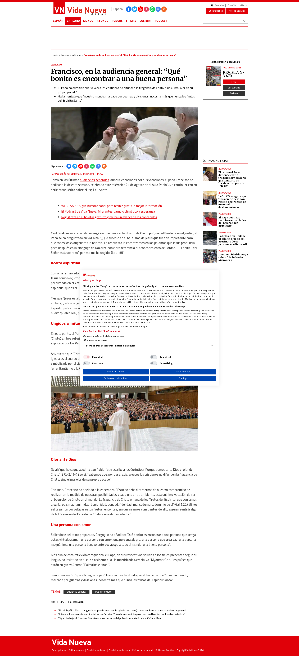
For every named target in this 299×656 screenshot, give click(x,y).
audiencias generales (94, 179)
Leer (234, 82)
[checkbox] (86, 357)
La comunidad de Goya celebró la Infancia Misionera (233, 257)
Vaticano (73, 20)
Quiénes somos (76, 650)
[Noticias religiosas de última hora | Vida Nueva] (80, 9)
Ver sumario (234, 87)
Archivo (234, 93)
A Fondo (102, 20)
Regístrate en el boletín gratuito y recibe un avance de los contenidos (109, 217)
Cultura (145, 20)
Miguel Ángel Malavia (67, 174)
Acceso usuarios (237, 10)
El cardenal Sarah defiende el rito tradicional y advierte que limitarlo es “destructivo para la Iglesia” (232, 179)
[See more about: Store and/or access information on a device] (211, 345)
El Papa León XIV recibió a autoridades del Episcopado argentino (232, 221)
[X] (74, 166)
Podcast (161, 20)
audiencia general (76, 592)
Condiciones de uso (96, 650)
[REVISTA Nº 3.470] (213, 76)
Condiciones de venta (119, 650)
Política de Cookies (165, 650)
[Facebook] (68, 166)
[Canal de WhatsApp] (152, 9)
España (58, 20)
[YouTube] (80, 166)
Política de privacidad (142, 650)
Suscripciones (216, 10)
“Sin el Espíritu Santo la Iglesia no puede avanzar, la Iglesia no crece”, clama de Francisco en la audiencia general (122, 610)
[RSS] (104, 166)
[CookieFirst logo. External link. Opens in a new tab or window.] (89, 275)
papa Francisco (103, 592)
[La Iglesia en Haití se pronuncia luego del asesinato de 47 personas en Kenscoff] (210, 238)
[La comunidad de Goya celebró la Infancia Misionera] (210, 256)
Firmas (131, 20)
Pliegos (117, 20)
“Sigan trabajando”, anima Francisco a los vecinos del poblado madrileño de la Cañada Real (109, 618)
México (243, 5)
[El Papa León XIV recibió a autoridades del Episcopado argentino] (210, 219)
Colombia (219, 5)
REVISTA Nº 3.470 (233, 74)
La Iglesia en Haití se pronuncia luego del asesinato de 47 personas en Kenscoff (232, 240)
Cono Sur (232, 5)
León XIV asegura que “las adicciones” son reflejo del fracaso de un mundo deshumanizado (232, 202)
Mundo (88, 20)
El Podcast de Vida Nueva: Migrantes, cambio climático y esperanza (108, 211)
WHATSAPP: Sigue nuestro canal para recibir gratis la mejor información (111, 205)
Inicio (55, 55)
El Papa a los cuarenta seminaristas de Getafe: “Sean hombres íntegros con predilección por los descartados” (121, 614)
